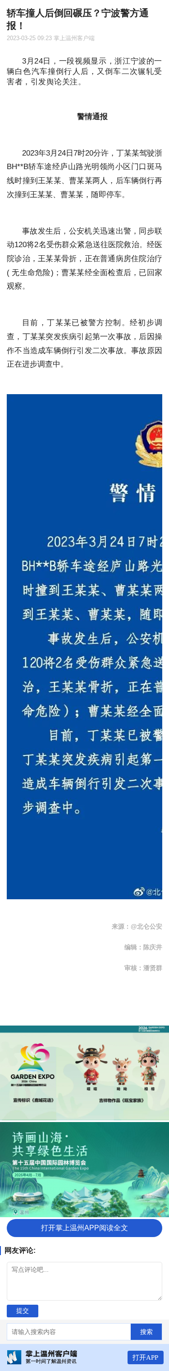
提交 (22, 1310)
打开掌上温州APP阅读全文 (84, 1228)
